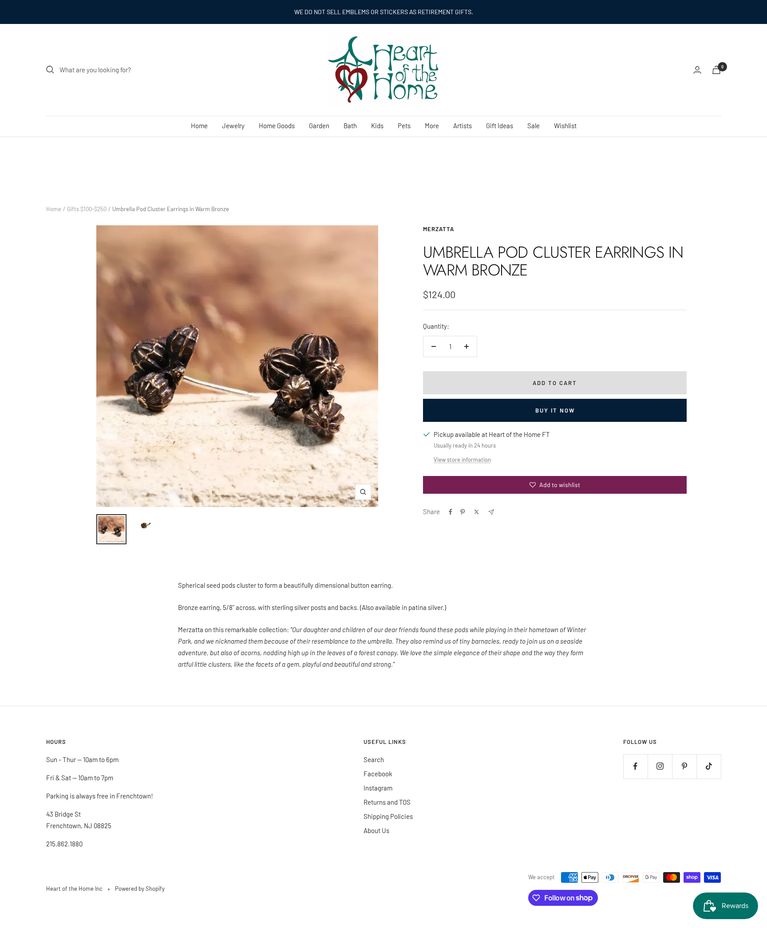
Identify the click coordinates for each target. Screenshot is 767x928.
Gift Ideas (499, 126)
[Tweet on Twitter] (476, 512)
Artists (462, 126)
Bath (350, 126)
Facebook (378, 774)
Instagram (378, 788)
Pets (404, 126)
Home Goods (277, 126)
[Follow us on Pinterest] (684, 766)
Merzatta (438, 228)
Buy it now (555, 410)
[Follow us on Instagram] (660, 766)
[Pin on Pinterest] (462, 512)
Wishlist (565, 126)
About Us (376, 830)
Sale (533, 126)
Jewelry (233, 126)
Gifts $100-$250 (87, 208)
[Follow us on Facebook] (635, 766)
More (432, 126)
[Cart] (716, 70)
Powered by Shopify (140, 888)
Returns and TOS (387, 802)
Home (199, 126)
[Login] (697, 70)
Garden (319, 126)
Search (374, 759)
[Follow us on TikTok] (708, 766)
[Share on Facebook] (450, 512)
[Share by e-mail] (491, 512)
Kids (377, 126)
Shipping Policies (388, 816)
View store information (462, 459)
